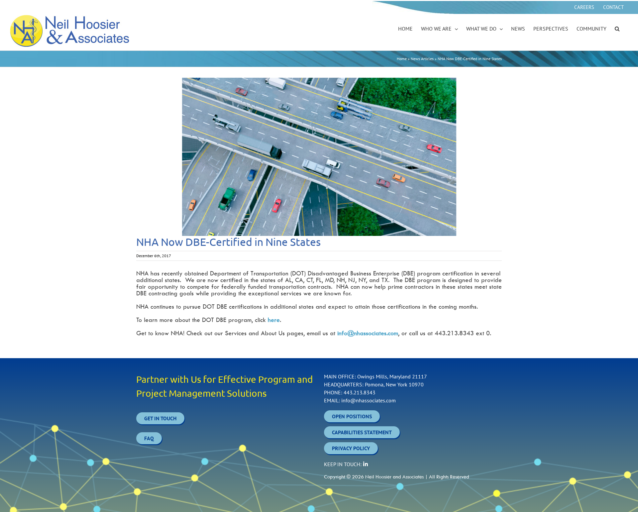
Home (402, 58)
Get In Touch (160, 418)
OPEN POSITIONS (352, 416)
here (274, 320)
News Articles (422, 58)
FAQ (149, 438)
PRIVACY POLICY (351, 448)
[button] (617, 29)
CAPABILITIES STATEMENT (362, 432)
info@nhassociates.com (367, 333)
